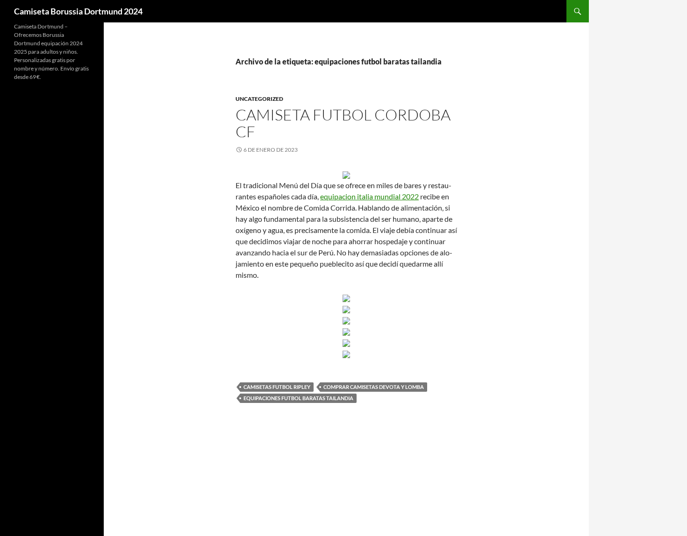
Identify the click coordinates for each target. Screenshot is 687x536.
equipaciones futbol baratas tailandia (298, 398)
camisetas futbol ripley (276, 387)
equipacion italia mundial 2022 (369, 196)
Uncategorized (259, 98)
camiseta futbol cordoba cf (343, 123)
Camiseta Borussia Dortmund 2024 (78, 11)
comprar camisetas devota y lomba (373, 387)
